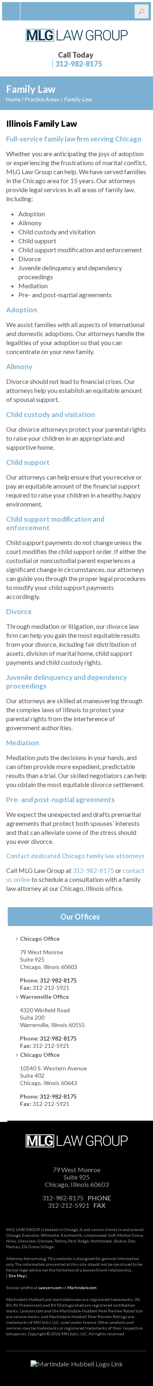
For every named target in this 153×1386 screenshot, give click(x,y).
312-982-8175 (78, 63)
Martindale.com (82, 1287)
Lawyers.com (50, 1287)
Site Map (17, 1275)
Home (13, 99)
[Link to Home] (77, 34)
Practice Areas (42, 99)
